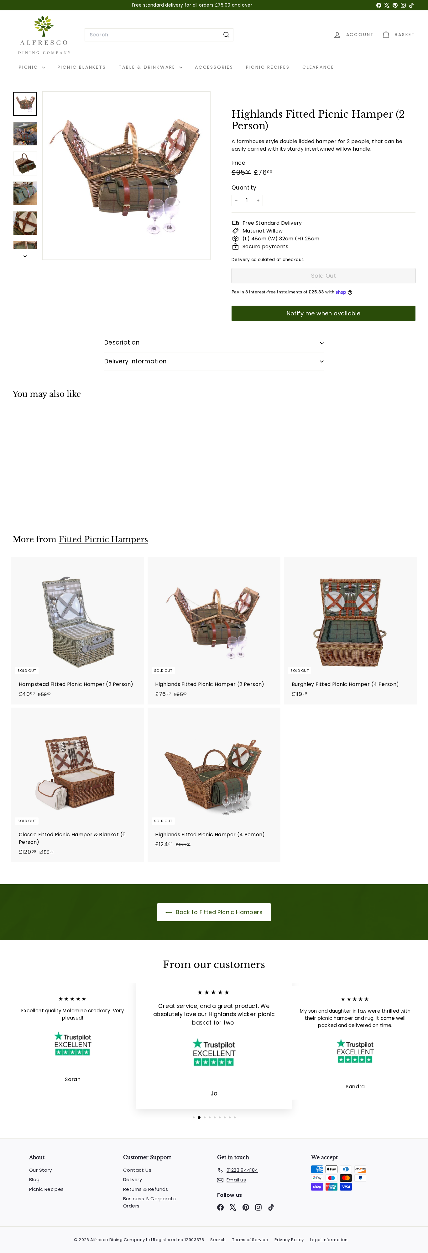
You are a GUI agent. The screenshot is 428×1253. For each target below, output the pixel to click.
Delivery (241, 260)
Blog (34, 1179)
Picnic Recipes (268, 67)
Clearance (318, 67)
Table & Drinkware (148, 67)
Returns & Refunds (145, 1189)
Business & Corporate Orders (149, 1202)
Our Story (40, 1170)
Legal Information (329, 1240)
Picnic (29, 67)
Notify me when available (324, 313)
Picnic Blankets (82, 67)
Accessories (214, 67)
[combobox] (159, 34)
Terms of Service (250, 1240)
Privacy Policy (289, 1240)
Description (121, 342)
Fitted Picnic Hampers (103, 539)
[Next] (25, 254)
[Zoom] (126, 176)
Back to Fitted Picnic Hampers (218, 912)
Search (218, 1240)
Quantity (244, 187)
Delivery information (135, 361)
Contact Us (137, 1170)
